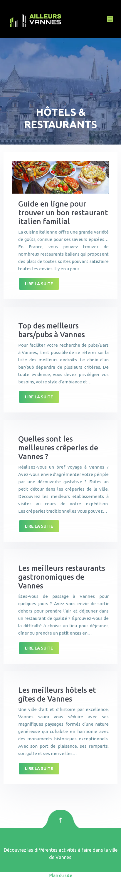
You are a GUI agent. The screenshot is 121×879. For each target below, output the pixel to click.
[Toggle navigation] (110, 19)
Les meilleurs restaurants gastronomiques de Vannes (61, 577)
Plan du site (60, 875)
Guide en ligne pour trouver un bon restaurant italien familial (63, 213)
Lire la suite (39, 283)
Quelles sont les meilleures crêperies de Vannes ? (58, 448)
